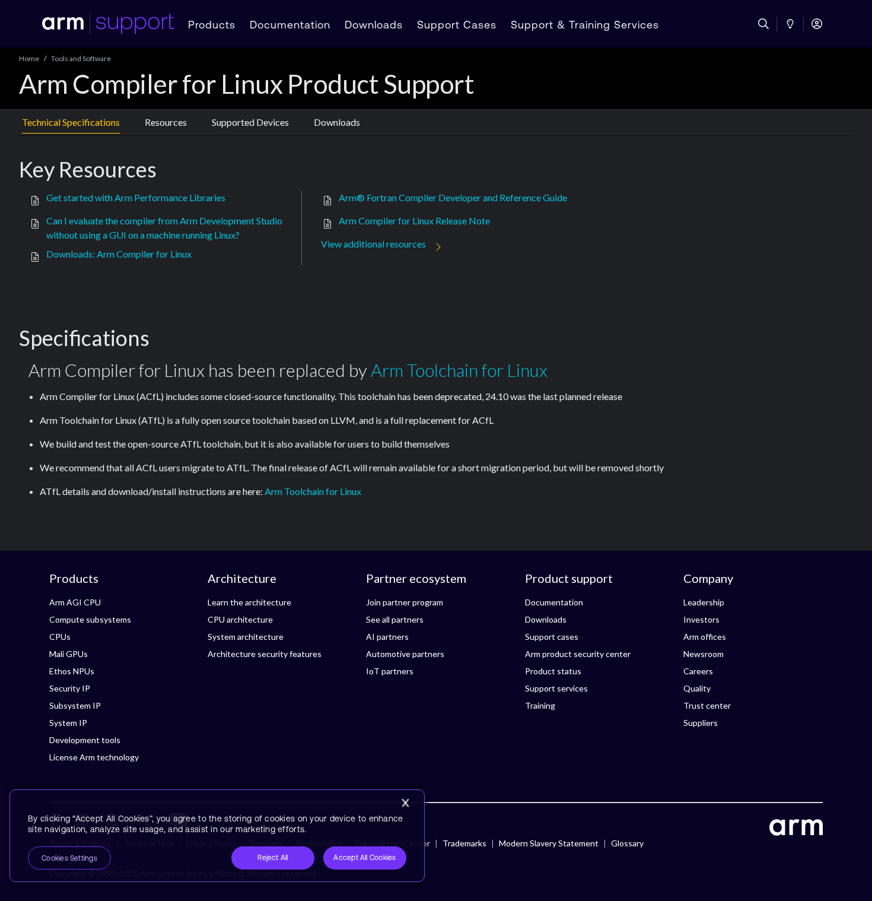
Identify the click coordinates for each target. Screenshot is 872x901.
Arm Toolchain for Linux (459, 369)
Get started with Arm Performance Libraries (135, 197)
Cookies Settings (69, 858)
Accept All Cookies (364, 858)
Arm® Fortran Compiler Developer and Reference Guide (453, 197)
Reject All (272, 858)
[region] (217, 835)
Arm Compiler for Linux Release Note (414, 220)
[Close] (405, 803)
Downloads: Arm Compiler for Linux (119, 253)
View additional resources (373, 243)
